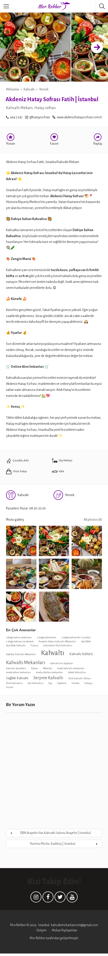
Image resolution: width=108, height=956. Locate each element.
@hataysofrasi (39, 117)
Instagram (36, 898)
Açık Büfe (86, 641)
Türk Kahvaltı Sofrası (79, 678)
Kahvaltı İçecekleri (16, 668)
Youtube (72, 898)
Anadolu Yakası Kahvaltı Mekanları (57, 641)
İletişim (41, 930)
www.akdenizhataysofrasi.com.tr (79, 117)
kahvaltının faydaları (61, 663)
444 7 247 (16, 117)
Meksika (47, 668)
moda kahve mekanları (18, 672)
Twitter (60, 898)
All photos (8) (93, 519)
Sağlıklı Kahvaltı (17, 678)
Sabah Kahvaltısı (77, 672)
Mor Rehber (38, 938)
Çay (50, 683)
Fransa (34, 645)
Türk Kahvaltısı (14, 683)
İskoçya (88, 683)
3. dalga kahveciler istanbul (75, 637)
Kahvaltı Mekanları (25, 662)
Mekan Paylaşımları (64, 930)
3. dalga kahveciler (46, 637)
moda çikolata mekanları (49, 672)
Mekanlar (12, 89)
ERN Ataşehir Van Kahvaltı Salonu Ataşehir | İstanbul (55, 833)
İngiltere (62, 683)
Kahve (34, 668)
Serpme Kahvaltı (48, 677)
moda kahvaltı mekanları (70, 668)
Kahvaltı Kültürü (81, 654)
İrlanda (75, 683)
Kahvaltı (29, 89)
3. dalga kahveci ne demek (19, 641)
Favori (54, 143)
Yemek (43, 89)
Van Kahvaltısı (35, 683)
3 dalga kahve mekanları (19, 637)
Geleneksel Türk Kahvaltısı (57, 645)
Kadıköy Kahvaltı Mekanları (21, 654)
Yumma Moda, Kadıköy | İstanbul (52, 843)
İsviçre (9, 687)
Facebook (48, 898)
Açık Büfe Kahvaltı (16, 645)
